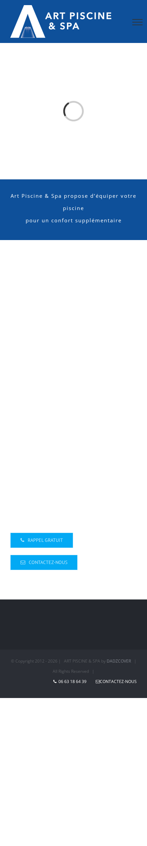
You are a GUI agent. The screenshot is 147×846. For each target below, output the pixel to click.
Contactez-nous (118, 681)
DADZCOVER (119, 661)
